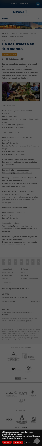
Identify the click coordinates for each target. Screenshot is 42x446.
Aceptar (7, 442)
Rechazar (18, 442)
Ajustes (28, 442)
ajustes (19, 438)
